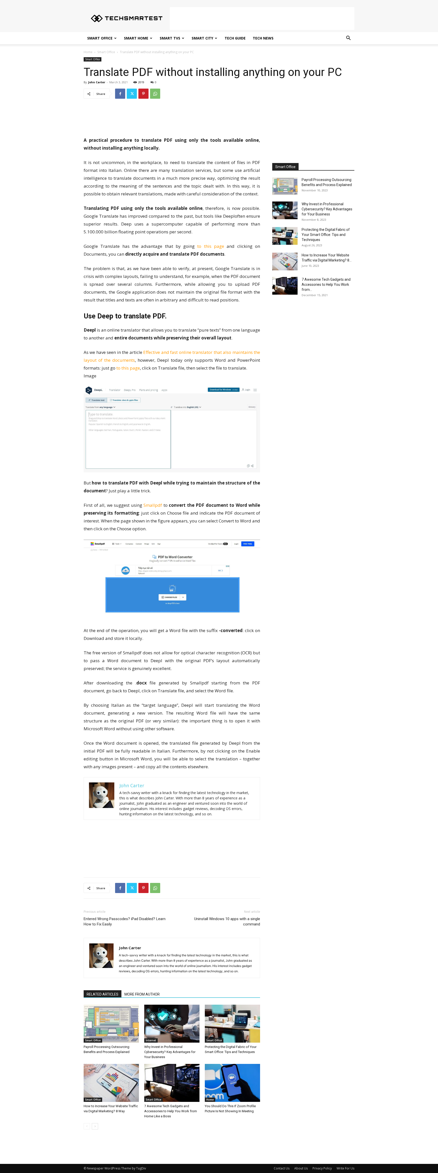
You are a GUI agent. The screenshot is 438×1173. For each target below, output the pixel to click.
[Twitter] (132, 94)
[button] (348, 38)
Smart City (202, 38)
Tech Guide (235, 38)
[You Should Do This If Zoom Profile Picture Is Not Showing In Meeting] (232, 1083)
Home (88, 52)
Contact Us (281, 1168)
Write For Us (345, 1168)
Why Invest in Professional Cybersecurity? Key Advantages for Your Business (169, 1052)
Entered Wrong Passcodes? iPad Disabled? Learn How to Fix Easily (125, 921)
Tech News (263, 38)
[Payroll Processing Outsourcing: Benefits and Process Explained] (111, 1024)
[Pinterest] (143, 94)
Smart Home (136, 38)
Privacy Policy (322, 1168)
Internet (151, 1040)
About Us (301, 1168)
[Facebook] (120, 94)
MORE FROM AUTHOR (142, 994)
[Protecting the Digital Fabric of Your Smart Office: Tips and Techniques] (232, 1024)
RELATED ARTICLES (102, 994)
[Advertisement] (262, 18)
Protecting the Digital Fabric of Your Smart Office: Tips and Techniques (326, 235)
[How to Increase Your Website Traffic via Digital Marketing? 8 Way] (111, 1083)
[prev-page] (87, 1126)
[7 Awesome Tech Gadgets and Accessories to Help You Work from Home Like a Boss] (171, 1083)
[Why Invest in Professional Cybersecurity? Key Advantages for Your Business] (171, 1024)
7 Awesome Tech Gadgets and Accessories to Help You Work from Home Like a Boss (170, 1111)
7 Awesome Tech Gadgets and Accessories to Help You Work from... (326, 284)
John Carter (96, 82)
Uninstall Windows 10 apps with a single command (227, 921)
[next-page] (95, 1126)
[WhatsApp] (155, 94)
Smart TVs (170, 38)
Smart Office (100, 38)
